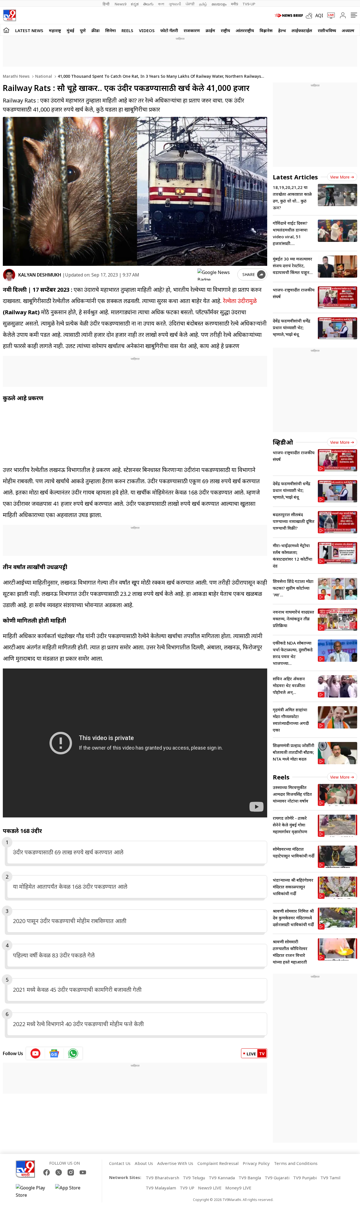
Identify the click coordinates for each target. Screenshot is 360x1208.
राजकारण (192, 30)
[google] (216, 274)
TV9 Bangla (249, 1177)
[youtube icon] (35, 1053)
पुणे (83, 30)
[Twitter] (58, 1172)
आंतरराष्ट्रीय (245, 30)
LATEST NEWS (29, 30)
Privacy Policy (256, 1163)
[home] (6, 30)
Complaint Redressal (217, 1163)
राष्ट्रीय (225, 30)
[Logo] (9, 15)
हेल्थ (282, 30)
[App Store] (72, 1191)
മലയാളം (219, 3)
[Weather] (310, 15)
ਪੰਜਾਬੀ (190, 3)
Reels (127, 30)
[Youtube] (83, 1172)
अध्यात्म (348, 30)
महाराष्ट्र (55, 30)
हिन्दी (106, 3)
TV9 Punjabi (305, 1177)
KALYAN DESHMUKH (39, 275)
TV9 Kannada (222, 1177)
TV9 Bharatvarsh (162, 1177)
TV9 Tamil (330, 1177)
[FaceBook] (46, 1172)
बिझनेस (266, 30)
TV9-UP (248, 3)
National (43, 76)
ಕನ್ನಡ (135, 3)
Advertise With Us (175, 1163)
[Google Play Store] (32, 1191)
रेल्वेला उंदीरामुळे (240, 301)
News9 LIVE (210, 1188)
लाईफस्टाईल (302, 30)
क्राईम (210, 30)
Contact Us (119, 1163)
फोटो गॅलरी (169, 30)
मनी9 (234, 3)
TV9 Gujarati (277, 1177)
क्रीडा (95, 30)
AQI (319, 15)
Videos (147, 30)
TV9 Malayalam (161, 1188)
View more (340, 177)
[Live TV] (329, 15)
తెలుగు (148, 3)
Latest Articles (295, 177)
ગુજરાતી (175, 3)
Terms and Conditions (296, 1163)
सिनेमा (110, 30)
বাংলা (161, 3)
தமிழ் (203, 3)
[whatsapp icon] (73, 1053)
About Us (144, 1163)
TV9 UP (187, 1188)
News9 (120, 3)
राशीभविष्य (327, 30)
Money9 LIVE (238, 1188)
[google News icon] (54, 1053)
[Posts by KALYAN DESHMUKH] (9, 275)
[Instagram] (71, 1172)
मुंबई (70, 30)
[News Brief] (289, 15)
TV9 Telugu (194, 1177)
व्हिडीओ (283, 442)
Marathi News (16, 76)
